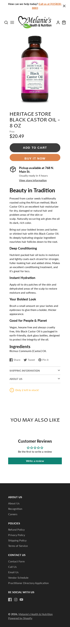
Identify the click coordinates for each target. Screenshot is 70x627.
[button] (28, 100)
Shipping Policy (17, 540)
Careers (12, 514)
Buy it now (35, 158)
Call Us (12, 566)
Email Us (13, 572)
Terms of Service (18, 545)
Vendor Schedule (18, 577)
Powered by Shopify (20, 618)
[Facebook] (10, 599)
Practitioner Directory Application (28, 583)
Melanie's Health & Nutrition (36, 614)
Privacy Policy (16, 535)
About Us (14, 503)
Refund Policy (16, 529)
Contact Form (16, 561)
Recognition (15, 508)
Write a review (35, 460)
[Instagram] (16, 599)
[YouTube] (21, 599)
